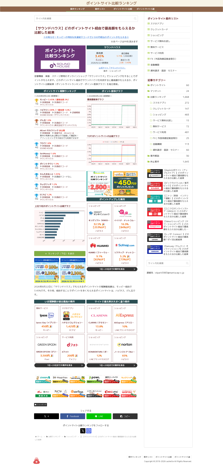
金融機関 (154, 64)
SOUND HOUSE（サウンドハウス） (55, 115)
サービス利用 (157, 53)
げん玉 (43, 120)
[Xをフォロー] (82, 430)
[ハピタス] (60, 379)
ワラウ (43, 143)
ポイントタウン (46, 163)
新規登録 (46, 102)
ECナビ (43, 194)
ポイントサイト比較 (164, 457)
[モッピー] (43, 379)
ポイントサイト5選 (182, 457)
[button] (135, 18)
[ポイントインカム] (77, 379)
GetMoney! (45, 153)
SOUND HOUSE (46, 148)
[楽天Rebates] (111, 379)
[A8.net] (43, 393)
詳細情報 (76, 112)
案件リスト (148, 457)
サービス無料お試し (160, 41)
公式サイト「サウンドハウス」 (112, 68)
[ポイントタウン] (77, 393)
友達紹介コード (61, 102)
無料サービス (157, 47)
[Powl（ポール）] (94, 379)
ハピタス (44, 110)
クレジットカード (159, 29)
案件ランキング (134, 457)
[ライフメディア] (94, 393)
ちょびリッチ (45, 184)
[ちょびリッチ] (129, 379)
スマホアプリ (157, 23)
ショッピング (41, 405)
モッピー (99, 59)
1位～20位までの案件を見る (112, 269)
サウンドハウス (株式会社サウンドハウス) (58, 125)
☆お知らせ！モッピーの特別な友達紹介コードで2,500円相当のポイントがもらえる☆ (86, 37)
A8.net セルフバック (49, 130)
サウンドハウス (47, 104)
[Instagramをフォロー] (88, 430)
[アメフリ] (60, 393)
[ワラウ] (129, 393)
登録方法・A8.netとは (64, 133)
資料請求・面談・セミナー (163, 70)
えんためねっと (46, 174)
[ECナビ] (111, 393)
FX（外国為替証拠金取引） (163, 58)
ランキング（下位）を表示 (61, 253)
